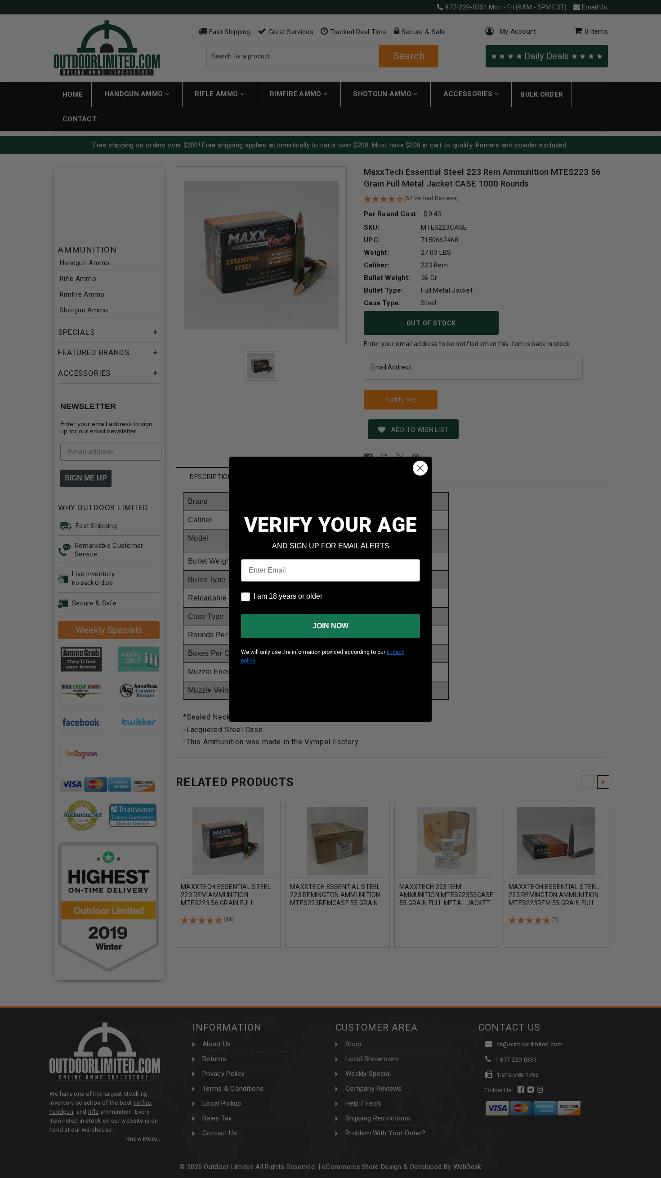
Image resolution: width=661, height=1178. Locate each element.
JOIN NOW (330, 626)
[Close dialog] (420, 468)
